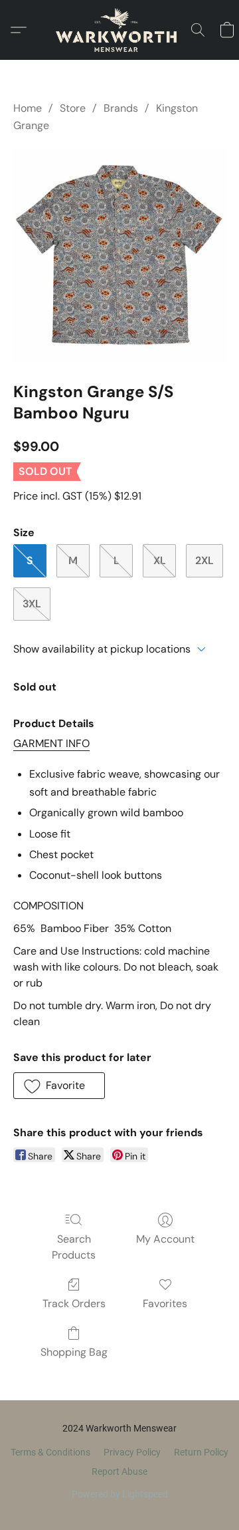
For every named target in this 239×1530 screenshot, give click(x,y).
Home (27, 108)
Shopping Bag (74, 1352)
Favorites (165, 1303)
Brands (121, 108)
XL (159, 560)
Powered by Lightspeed (120, 1494)
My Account (165, 1239)
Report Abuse (119, 1471)
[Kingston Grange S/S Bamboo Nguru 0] (119, 254)
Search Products (74, 1247)
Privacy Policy (132, 1452)
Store (73, 108)
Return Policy (201, 1452)
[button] (119, 30)
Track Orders (74, 1303)
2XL (204, 560)
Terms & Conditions (50, 1452)
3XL (32, 604)
